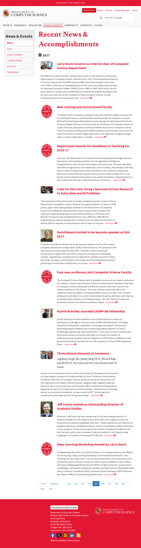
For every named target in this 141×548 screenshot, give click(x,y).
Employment (89, 10)
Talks (9, 48)
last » (51, 488)
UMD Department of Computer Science (25, 13)
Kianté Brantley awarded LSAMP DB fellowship (91, 311)
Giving (98, 25)
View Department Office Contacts (64, 507)
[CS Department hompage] (115, 509)
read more (85, 98)
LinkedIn (72, 535)
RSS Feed (78, 535)
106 (102, 483)
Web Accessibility (58, 540)
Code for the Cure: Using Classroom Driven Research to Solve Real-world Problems (95, 191)
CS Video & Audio (14, 60)
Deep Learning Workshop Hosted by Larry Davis (91, 444)
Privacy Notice (73, 540)
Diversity (86, 25)
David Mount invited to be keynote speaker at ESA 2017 (93, 234)
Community (71, 25)
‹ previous (53, 483)
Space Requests (122, 10)
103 (82, 483)
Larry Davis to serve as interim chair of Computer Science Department (93, 66)
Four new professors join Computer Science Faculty (94, 272)
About (100, 10)
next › (42, 488)
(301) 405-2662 (68, 530)
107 (109, 483)
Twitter (59, 535)
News (10, 42)
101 (69, 483)
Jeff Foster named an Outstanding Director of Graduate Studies (90, 406)
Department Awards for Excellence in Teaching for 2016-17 (93, 148)
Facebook (52, 535)
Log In (135, 10)
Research (20, 25)
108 (116, 483)
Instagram (65, 535)
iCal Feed (11, 66)
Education (35, 25)
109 (123, 483)
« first (43, 483)
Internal (108, 10)
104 (89, 483)
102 (75, 483)
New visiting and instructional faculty (84, 107)
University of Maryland (70, 3)
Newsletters (13, 72)
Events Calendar (14, 54)
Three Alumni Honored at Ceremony (83, 353)
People (7, 25)
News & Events (53, 25)
